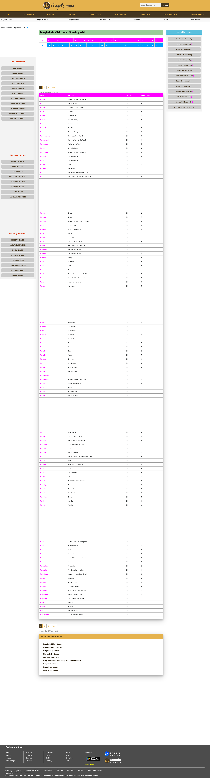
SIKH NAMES (18, 172)
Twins (48, 755)
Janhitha (43, 456)
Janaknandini (45, 379)
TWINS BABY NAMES (17, 118)
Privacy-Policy (47, 770)
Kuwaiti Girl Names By (184, 70)
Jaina (42, 241)
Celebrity (49, 761)
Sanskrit (29, 758)
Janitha (42, 468)
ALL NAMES (28, 14)
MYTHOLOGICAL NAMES (18, 177)
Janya (42, 550)
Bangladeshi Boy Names (52, 644)
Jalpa (42, 322)
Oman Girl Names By (184, 81)
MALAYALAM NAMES (18, 245)
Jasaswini (43, 570)
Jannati (42, 493)
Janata (42, 391)
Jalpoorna (43, 326)
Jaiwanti (43, 257)
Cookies (80, 770)
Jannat (42, 481)
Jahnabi (43, 221)
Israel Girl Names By (184, 49)
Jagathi (42, 148)
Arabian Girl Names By (184, 55)
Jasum (42, 606)
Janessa (43, 440)
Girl (24, 27)
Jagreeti (43, 168)
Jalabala (43, 270)
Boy (43, 45)
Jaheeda (43, 217)
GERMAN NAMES (17, 187)
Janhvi (42, 460)
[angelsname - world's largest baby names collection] (59, 5)
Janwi (42, 546)
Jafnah (42, 116)
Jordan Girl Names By (184, 65)
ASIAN (71, 14)
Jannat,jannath (45, 485)
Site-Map (70, 770)
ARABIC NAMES (18, 88)
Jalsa (42, 331)
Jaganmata (44, 144)
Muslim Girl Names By (184, 39)
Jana (41, 363)
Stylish (48, 758)
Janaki (42, 371)
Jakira (42, 266)
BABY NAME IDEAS (18, 162)
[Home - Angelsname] (9, 15)
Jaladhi (42, 274)
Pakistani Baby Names (51, 657)
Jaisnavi (43, 253)
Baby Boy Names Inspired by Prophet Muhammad (62, 660)
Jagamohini (44, 140)
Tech (67, 761)
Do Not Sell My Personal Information (18, 772)
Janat (42, 387)
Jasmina (43, 582)
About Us (8, 770)
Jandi (42, 432)
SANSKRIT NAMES (18, 108)
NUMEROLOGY (105, 19)
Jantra (42, 505)
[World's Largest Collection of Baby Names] (112, 761)
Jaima (42, 233)
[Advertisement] (18, 43)
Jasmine (43, 586)
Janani (42, 383)
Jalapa (42, 286)
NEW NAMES (195, 19)
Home (3, 27)
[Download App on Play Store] (93, 758)
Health (68, 752)
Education (69, 758)
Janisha (43, 464)
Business (88, 752)
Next (53, 87)
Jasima (42, 578)
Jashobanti (44, 574)
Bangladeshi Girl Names (52, 647)
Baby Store (89, 764)
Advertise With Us (32, 770)
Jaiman (42, 237)
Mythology (49, 752)
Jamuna (43, 359)
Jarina (42, 562)
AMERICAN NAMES (18, 182)
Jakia (42, 262)
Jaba (41, 103)
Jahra (42, 225)
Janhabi (43, 448)
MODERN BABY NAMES (17, 113)
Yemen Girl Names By (184, 102)
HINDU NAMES (17, 93)
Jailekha (43, 229)
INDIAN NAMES (17, 73)
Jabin (42, 111)
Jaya (41, 610)
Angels (8, 758)
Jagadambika (45, 132)
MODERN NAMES (17, 240)
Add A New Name (184, 32)
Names (8, 755)
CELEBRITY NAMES (17, 270)
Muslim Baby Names (51, 654)
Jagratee (43, 156)
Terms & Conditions (95, 770)
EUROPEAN (120, 14)
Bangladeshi (16, 27)
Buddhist (29, 755)
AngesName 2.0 (197, 14)
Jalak (42, 282)
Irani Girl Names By (184, 44)
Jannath (43, 489)
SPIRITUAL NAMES (18, 103)
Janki (42, 473)
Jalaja (42, 278)
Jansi (42, 501)
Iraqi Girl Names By (184, 60)
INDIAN (50, 14)
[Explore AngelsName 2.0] (112, 754)
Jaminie (43, 355)
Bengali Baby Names (51, 651)
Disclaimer (60, 770)
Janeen (42, 436)
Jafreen (42, 120)
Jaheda (42, 213)
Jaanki (42, 99)
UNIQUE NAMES (74, 19)
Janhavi (43, 452)
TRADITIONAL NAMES (18, 265)
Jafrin (42, 124)
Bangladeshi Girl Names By (184, 107)
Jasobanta (44, 594)
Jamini (42, 351)
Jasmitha (43, 590)
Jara (41, 558)
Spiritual (29, 752)
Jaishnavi (43, 249)
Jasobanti (43, 598)
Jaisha (42, 245)
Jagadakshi (44, 128)
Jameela (43, 335)
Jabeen (42, 107)
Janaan (42, 367)
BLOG (166, 19)
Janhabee (43, 444)
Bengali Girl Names (50, 667)
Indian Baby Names (50, 670)
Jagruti (42, 176)
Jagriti (42, 172)
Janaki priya (44, 375)
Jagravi (42, 164)
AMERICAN (94, 14)
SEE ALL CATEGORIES (17, 197)
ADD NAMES (138, 19)
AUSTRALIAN (170, 14)
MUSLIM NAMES (18, 83)
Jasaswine (44, 566)
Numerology (10, 761)
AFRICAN (144, 14)
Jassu (42, 602)
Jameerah (43, 339)
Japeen (42, 554)
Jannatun (43, 497)
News (67, 755)
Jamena (43, 343)
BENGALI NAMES (17, 255)
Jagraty (42, 160)
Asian (9, 27)
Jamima (43, 347)
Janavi (42, 395)
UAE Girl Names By (184, 97)
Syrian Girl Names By (184, 91)
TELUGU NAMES (18, 260)
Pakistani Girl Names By (184, 76)
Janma (42, 477)
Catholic (29, 761)
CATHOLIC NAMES (18, 78)
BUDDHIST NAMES (18, 98)
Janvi (42, 542)
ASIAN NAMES (17, 192)
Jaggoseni (44, 152)
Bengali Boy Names (50, 664)
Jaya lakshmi (45, 614)
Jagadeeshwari (45, 136)
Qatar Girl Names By (184, 86)
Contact (18, 770)
